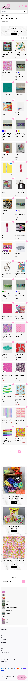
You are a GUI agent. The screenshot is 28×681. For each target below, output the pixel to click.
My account (4, 639)
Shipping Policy (4, 647)
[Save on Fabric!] (14, 480)
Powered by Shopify (5, 678)
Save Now (14, 502)
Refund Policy (4, 648)
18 (16, 451)
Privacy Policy (4, 650)
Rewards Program (5, 635)
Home (2, 15)
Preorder (14, 567)
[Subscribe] (23, 581)
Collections (7, 15)
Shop (14, 531)
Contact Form (4, 634)
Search (2, 632)
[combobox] (14, 11)
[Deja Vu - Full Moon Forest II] (14, 547)
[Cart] (22, 6)
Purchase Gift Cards (5, 637)
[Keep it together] (14, 516)
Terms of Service (5, 652)
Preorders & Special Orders (7, 645)
